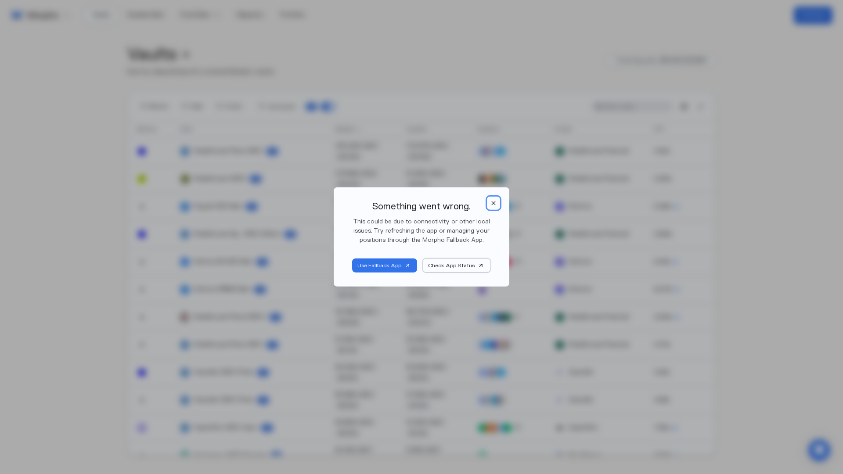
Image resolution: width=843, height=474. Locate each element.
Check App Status (451, 265)
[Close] (493, 203)
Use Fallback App (379, 265)
